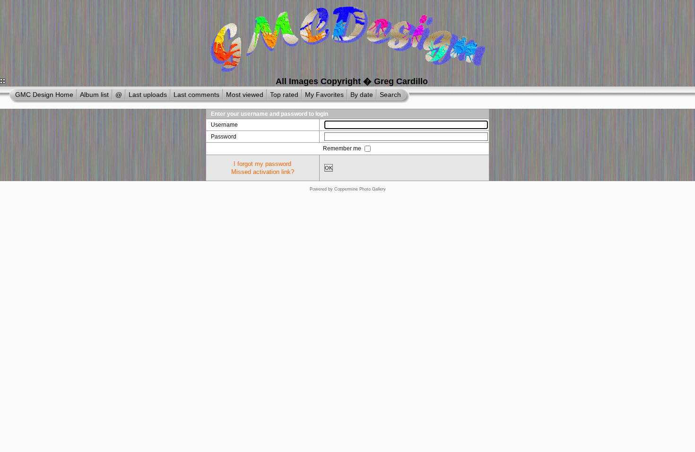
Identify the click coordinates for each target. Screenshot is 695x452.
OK (328, 168)
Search (390, 94)
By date (361, 94)
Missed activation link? (262, 171)
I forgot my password (262, 163)
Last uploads (148, 94)
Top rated (284, 94)
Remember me (343, 148)
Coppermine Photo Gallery (360, 189)
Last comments (196, 94)
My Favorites (324, 94)
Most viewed (244, 94)
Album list (94, 94)
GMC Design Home (44, 94)
